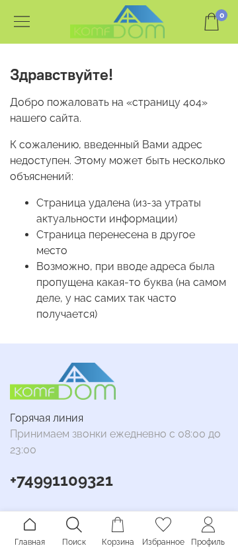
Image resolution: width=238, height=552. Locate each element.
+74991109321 (61, 480)
